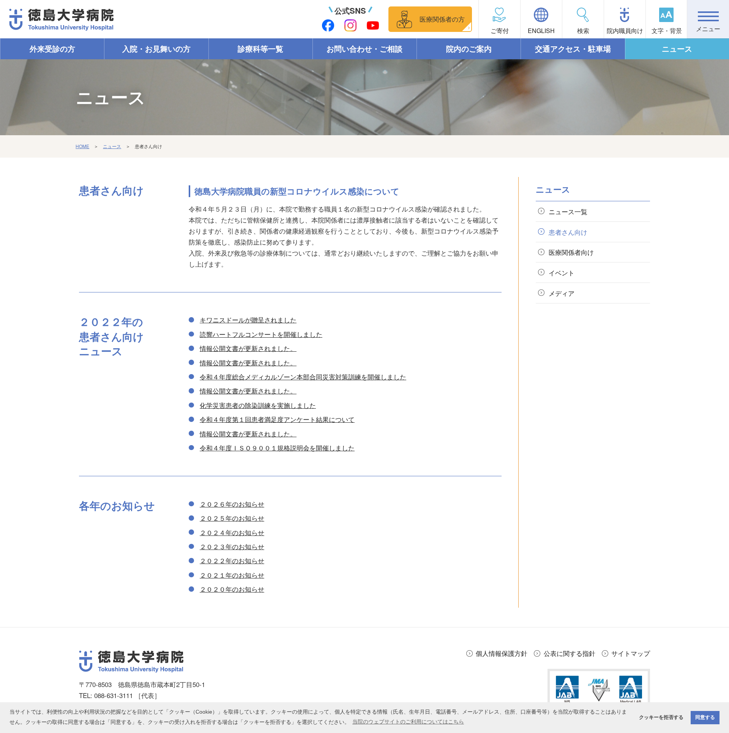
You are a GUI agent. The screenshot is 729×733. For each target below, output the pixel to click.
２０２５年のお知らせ (232, 518)
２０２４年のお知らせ (232, 532)
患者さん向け (568, 232)
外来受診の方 (52, 48)
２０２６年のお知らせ (232, 504)
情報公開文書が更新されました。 (248, 348)
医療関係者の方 (442, 19)
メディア (561, 293)
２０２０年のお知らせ (232, 589)
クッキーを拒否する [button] (661, 717)
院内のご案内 (469, 48)
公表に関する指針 (569, 653)
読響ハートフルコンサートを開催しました (261, 334)
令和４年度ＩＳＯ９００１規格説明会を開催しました (277, 447)
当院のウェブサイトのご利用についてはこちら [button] (408, 722)
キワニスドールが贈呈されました (248, 319)
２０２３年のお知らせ (232, 546)
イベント (561, 272)
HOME (82, 146)
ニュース (677, 48)
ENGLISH (541, 30)
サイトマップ (630, 653)
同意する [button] (705, 717)
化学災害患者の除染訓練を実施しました (258, 405)
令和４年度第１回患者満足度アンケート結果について (277, 419)
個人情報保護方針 (501, 653)
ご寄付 (500, 30)
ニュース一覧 (568, 211)
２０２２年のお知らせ (232, 560)
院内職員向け (625, 30)
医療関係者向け (571, 252)
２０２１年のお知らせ (232, 575)
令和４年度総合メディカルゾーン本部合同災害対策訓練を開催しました (303, 376)
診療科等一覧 (260, 48)
